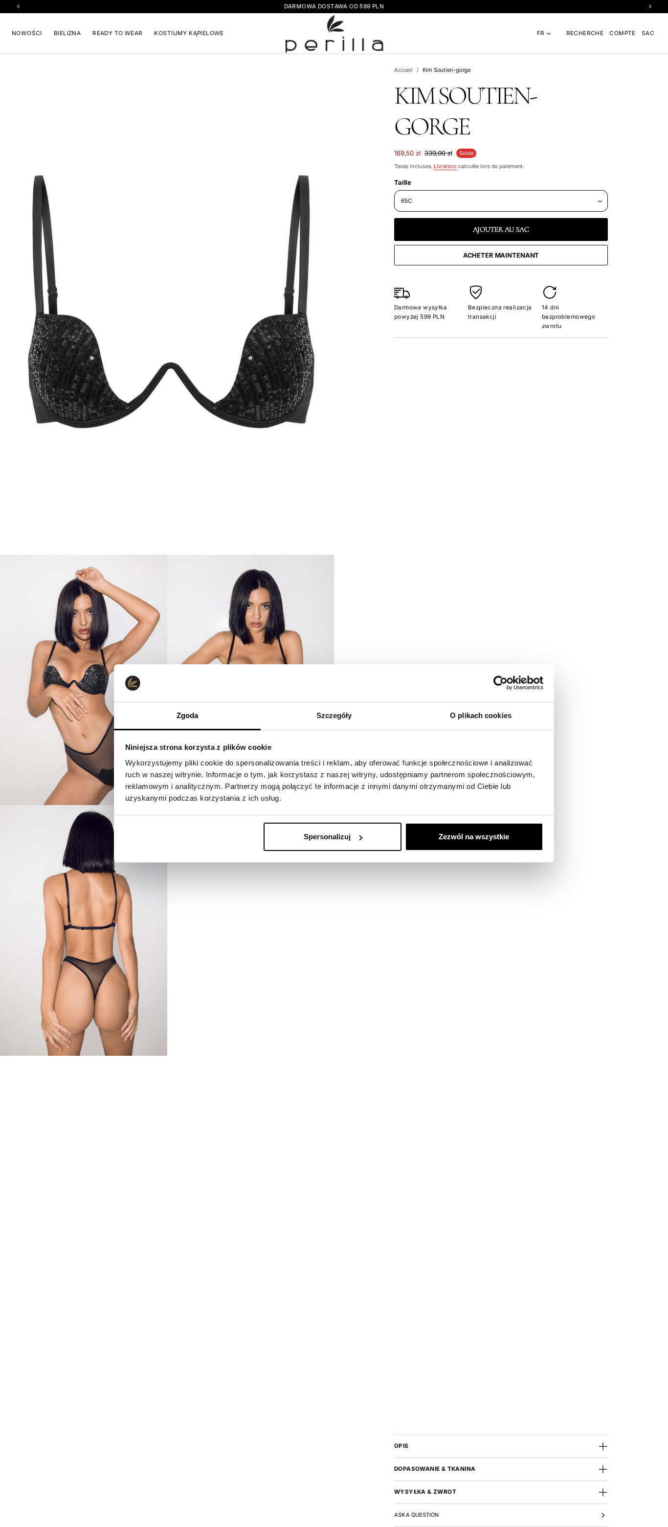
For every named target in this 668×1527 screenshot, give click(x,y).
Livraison (445, 166)
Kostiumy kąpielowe (188, 33)
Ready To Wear (117, 33)
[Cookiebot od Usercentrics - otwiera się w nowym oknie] (500, 683)
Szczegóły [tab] (334, 715)
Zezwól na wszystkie (474, 836)
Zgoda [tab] (188, 715)
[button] (585, 33)
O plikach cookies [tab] (481, 715)
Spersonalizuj (327, 836)
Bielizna (67, 33)
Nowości (27, 33)
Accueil (403, 69)
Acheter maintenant (501, 255)
